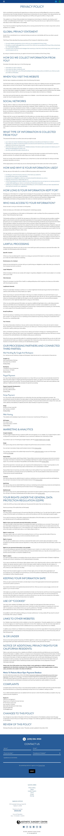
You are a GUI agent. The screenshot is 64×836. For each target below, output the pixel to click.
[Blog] (30, 827)
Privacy (32, 794)
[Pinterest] (33, 827)
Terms (32, 792)
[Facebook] (27, 827)
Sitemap (32, 796)
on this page (10, 453)
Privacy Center (7, 371)
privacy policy (37, 448)
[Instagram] (37, 827)
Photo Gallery (32, 787)
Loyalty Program (32, 791)
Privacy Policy (6, 363)
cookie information (39, 451)
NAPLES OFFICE (17, 801)
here (20, 676)
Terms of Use (41, 765)
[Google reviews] (40, 827)
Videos (32, 789)
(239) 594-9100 (34, 739)
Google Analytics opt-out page (42, 439)
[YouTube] (23, 827)
